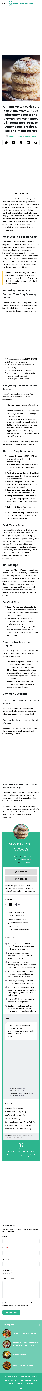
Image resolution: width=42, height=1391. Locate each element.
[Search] (3, 3)
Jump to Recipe (21, 193)
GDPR (11, 1384)
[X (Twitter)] (13, 142)
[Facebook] (6, 142)
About (19, 1384)
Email (5, 1248)
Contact (29, 1384)
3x (19, 904)
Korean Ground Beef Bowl (23, 1355)
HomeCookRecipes (29, 1376)
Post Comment (11, 1312)
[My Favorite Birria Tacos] (6, 1365)
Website (5, 1259)
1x (10, 904)
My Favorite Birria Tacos (23, 1365)
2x (15, 904)
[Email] (35, 142)
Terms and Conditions (28, 1380)
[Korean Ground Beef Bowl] (6, 1355)
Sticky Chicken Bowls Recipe (24, 1333)
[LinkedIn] (28, 142)
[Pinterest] (21, 142)
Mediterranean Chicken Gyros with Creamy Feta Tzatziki (25, 1344)
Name (5, 1236)
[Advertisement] (21, 28)
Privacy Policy (10, 1380)
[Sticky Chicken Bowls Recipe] (6, 1333)
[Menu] (39, 3)
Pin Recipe (22, 871)
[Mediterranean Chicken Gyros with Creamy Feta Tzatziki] (6, 1344)
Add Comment (9, 1278)
